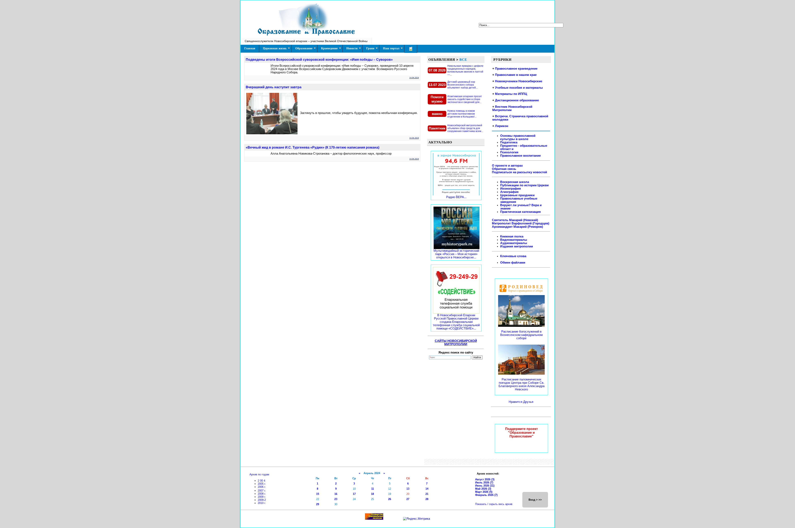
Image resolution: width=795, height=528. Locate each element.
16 (335, 493)
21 (426, 493)
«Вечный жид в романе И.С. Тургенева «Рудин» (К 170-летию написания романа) (312, 147)
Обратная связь (504, 169)
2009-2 (262, 499)
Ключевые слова (513, 256)
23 (335, 499)
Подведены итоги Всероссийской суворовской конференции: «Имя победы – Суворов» (319, 59)
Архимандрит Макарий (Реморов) (517, 226)
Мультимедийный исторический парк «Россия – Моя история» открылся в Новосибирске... (456, 254)
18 (372, 493)
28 (426, 499)
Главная (249, 48)
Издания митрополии (516, 246)
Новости (352, 48)
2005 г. (262, 483)
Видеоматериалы (513, 239)
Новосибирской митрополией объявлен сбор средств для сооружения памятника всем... (465, 128)
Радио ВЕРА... (456, 197)
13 (407, 488)
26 (389, 499)
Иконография (510, 188)
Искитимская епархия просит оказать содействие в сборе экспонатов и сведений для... (464, 99)
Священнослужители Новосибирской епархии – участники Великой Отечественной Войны (306, 41)
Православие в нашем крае (516, 74)
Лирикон (501, 126)
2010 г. (262, 503)
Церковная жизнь (275, 48)
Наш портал (391, 48)
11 (372, 488)
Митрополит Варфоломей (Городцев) (520, 223)
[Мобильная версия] (410, 49)
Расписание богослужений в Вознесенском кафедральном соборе (521, 335)
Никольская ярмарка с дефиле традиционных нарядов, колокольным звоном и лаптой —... (465, 70)
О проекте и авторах (507, 165)
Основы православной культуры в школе (517, 137)
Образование (303, 48)
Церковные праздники (517, 195)
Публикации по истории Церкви (524, 185)
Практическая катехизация (520, 211)
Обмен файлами (512, 262)
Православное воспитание (520, 155)
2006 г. (262, 486)
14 (426, 488)
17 (354, 493)
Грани (370, 48)
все (463, 59)
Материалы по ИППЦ (511, 94)
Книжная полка (511, 236)
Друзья (528, 401)
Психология (509, 152)
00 (262, 480)
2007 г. (262, 490)
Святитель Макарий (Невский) (515, 220)
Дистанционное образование (517, 100)
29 (317, 504)
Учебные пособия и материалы (519, 87)
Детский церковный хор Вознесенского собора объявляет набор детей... (462, 84)
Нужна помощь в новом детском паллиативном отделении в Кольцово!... (461, 113)
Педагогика (508, 142)
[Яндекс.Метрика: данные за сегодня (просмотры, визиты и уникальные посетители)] (416, 518)
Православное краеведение (516, 68)
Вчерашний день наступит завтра (273, 87)
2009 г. (262, 496)
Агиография (509, 192)
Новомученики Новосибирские (518, 81)
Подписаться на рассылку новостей (519, 172)
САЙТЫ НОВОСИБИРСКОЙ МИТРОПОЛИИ (456, 342)
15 (317, 493)
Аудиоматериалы (513, 243)
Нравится (516, 401)
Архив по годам (259, 474)
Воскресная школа (514, 182)
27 (407, 499)
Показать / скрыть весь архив (493, 504)
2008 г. (262, 493)
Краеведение (329, 48)
